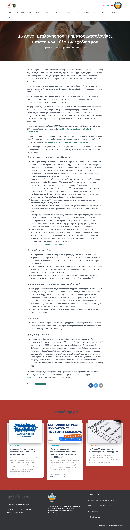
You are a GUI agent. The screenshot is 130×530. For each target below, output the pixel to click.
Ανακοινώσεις (86, 12)
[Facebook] (100, 5)
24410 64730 (92, 506)
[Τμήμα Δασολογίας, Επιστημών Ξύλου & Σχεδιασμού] (19, 5)
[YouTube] (112, 6)
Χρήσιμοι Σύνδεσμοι (72, 12)
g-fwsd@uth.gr (93, 511)
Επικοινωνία (115, 12)
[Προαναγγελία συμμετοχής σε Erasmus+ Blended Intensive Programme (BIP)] (25, 431)
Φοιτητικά (49, 12)
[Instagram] (104, 6)
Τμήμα (11, 12)
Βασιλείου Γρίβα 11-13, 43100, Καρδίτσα (101, 500)
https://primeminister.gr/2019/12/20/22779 (48, 244)
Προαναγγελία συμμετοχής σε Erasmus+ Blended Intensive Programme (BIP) (23, 451)
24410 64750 (111, 506)
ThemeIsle (119, 525)
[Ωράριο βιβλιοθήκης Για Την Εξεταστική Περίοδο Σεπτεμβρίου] (104, 431)
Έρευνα (59, 12)
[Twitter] (108, 6)
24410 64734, (102, 506)
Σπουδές (39, 12)
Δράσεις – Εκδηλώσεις (101, 12)
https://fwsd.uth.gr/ (42, 375)
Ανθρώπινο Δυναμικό (24, 12)
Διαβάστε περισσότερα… (19, 474)
